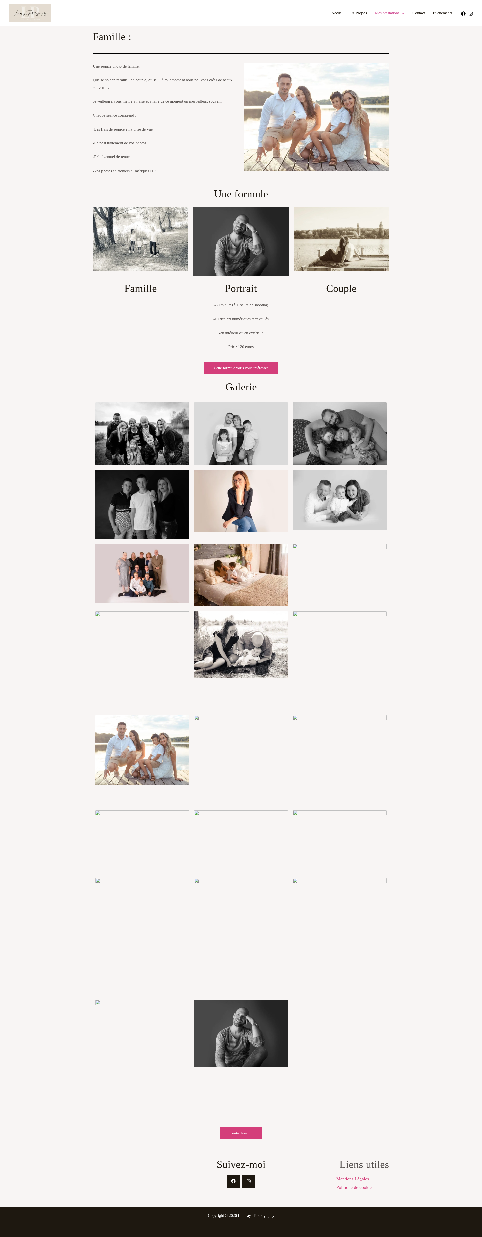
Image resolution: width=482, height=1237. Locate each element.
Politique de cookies (354, 1187)
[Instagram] (471, 13)
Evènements (442, 13)
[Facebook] (463, 13)
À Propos (359, 13)
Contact (418, 13)
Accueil (337, 13)
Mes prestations (387, 13)
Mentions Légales (352, 1178)
